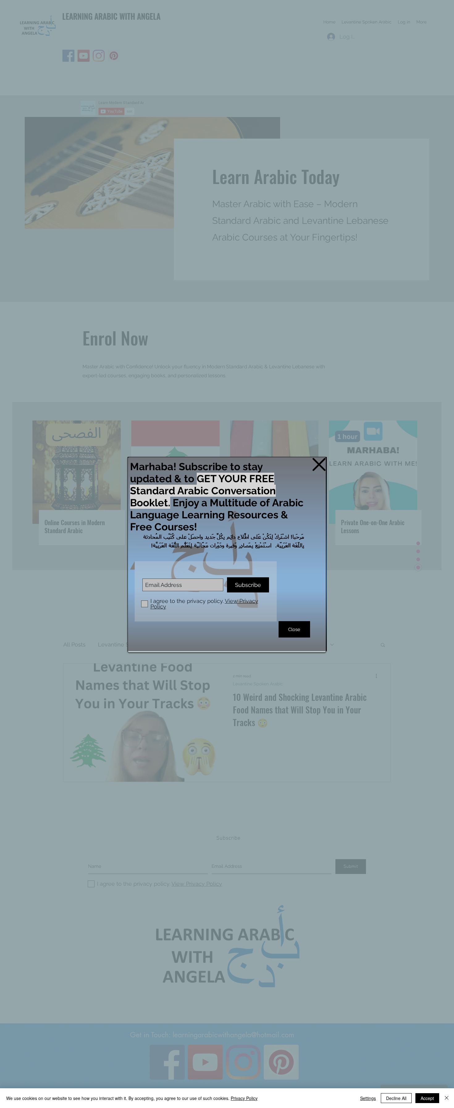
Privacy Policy (244, 1098)
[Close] (446, 1098)
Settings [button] (368, 1098)
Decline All (396, 1098)
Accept (427, 1098)
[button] (319, 464)
